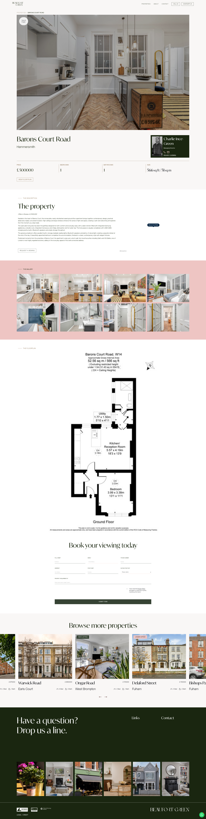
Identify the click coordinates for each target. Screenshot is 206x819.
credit (25, 815)
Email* (89, 557)
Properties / (22, 12)
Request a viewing (170, 155)
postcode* (91, 568)
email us (164, 735)
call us (175, 4)
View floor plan (24, 179)
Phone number (125, 557)
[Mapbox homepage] (123, 251)
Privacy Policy (141, 588)
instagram (165, 725)
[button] (100, 696)
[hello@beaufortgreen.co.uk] (38, 740)
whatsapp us (187, 4)
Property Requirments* (61, 578)
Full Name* (58, 557)
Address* (57, 568)
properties (136, 732)
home (134, 725)
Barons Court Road (36, 12)
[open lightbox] (38, 288)
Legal (19, 815)
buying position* (125, 568)
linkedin (164, 728)
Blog (134, 735)
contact (135, 739)
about (134, 728)
